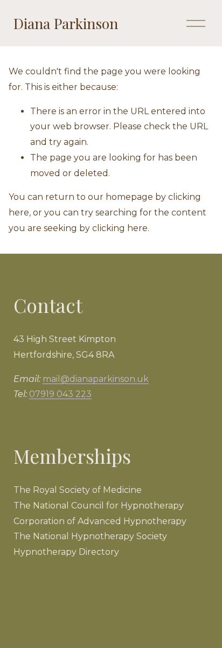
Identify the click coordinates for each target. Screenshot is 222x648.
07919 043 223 (60, 394)
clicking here (120, 228)
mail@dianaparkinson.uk (96, 379)
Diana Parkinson (65, 23)
